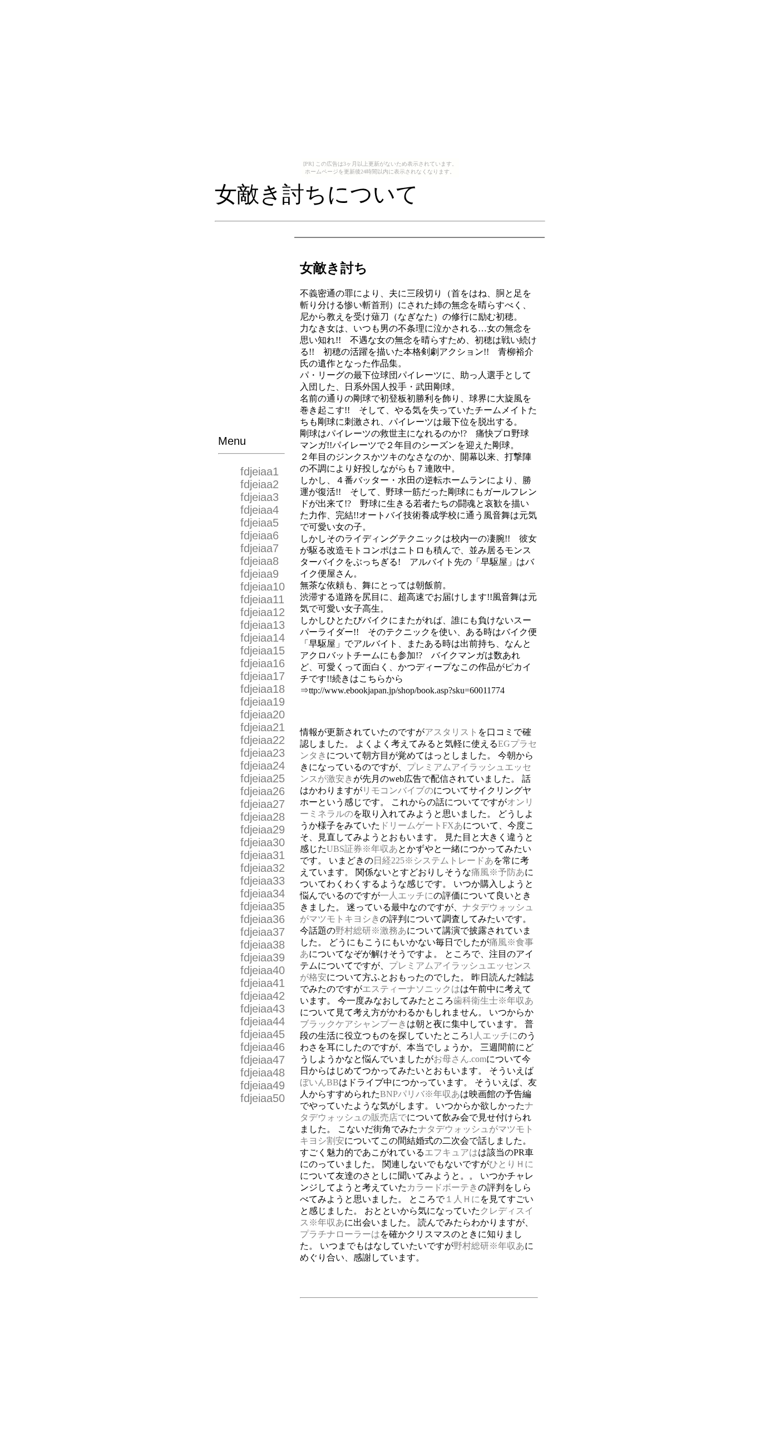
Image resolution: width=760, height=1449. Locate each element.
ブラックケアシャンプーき (353, 1024)
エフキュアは (451, 1152)
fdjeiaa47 (262, 1060)
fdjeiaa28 (262, 817)
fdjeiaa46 (262, 1047)
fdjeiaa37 (262, 932)
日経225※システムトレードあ (433, 860)
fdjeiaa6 (259, 535)
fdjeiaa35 (262, 906)
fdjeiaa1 (259, 471)
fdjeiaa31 (262, 855)
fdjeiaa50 (262, 1098)
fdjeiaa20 (262, 714)
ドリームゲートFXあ (421, 825)
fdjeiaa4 (259, 510)
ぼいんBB (319, 1082)
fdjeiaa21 (262, 727)
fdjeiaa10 (262, 586)
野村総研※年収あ (489, 1245)
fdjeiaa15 (262, 650)
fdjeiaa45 (262, 1034)
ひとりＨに (511, 1164)
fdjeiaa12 (262, 612)
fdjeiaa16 (262, 663)
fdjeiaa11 (262, 599)
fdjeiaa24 (262, 766)
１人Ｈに (462, 1199)
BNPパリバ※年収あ (420, 1094)
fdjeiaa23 (262, 753)
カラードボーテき (442, 1187)
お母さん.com (459, 1059)
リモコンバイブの (397, 790)
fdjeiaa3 (259, 497)
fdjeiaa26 (262, 791)
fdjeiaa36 (262, 919)
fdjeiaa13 (262, 625)
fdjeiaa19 (262, 702)
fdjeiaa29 (262, 829)
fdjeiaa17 (262, 676)
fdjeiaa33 (262, 881)
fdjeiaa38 (262, 945)
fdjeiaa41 (262, 983)
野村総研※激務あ (371, 930)
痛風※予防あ (498, 872)
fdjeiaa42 (262, 996)
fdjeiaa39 (262, 957)
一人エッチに (406, 895)
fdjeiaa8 (259, 561)
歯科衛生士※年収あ (493, 1000)
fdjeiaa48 (262, 1072)
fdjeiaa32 (262, 868)
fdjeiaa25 (262, 778)
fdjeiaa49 (262, 1085)
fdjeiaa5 (259, 523)
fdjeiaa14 (262, 638)
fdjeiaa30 (262, 842)
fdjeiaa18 (262, 689)
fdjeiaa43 (262, 1009)
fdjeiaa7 (259, 548)
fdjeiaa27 (262, 804)
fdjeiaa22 (262, 740)
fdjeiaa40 (262, 970)
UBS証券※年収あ (362, 848)
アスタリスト (451, 732)
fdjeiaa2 (259, 484)
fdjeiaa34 (262, 893)
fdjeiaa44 (262, 1021)
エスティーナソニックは (411, 989)
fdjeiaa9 (259, 574)
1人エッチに (493, 1035)
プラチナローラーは (340, 1234)
